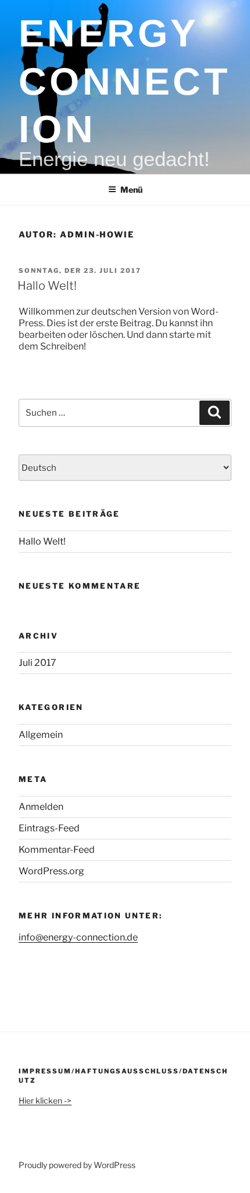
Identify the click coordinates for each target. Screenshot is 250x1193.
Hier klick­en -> (45, 1100)
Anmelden (41, 806)
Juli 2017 (37, 662)
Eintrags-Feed (49, 828)
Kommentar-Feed (57, 849)
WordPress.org (51, 871)
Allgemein (41, 734)
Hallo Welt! (47, 286)
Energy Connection (124, 81)
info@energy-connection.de (78, 937)
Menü (131, 189)
